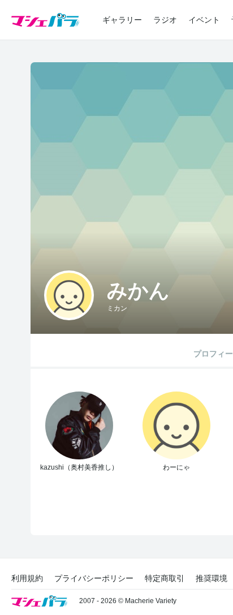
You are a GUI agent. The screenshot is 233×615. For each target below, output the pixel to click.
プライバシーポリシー (93, 578)
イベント (204, 19)
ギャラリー (122, 19)
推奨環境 (211, 578)
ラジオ (165, 19)
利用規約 (27, 578)
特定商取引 (164, 578)
